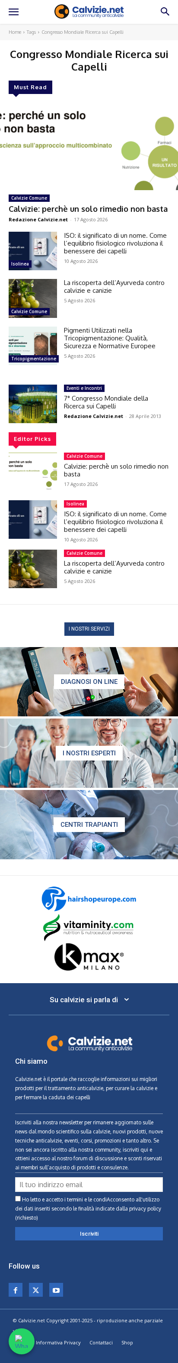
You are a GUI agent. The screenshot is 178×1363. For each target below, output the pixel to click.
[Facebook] (15, 1290)
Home (15, 32)
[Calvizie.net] (89, 11)
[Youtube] (56, 1290)
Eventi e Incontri (84, 388)
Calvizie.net (28, 1079)
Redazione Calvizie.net (38, 219)
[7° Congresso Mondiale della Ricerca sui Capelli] (33, 404)
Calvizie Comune (29, 198)
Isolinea (20, 264)
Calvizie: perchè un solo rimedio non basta (88, 209)
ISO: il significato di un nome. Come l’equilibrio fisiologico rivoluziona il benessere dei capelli (115, 243)
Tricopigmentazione (33, 359)
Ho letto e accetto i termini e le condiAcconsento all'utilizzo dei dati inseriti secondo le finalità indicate (88, 1208)
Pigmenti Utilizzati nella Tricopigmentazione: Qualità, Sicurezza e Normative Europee (110, 338)
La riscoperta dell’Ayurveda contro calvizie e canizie (114, 286)
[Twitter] (36, 1290)
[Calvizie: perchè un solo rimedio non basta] (89, 145)
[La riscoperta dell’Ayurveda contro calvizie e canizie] (33, 298)
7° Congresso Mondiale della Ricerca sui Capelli (106, 402)
